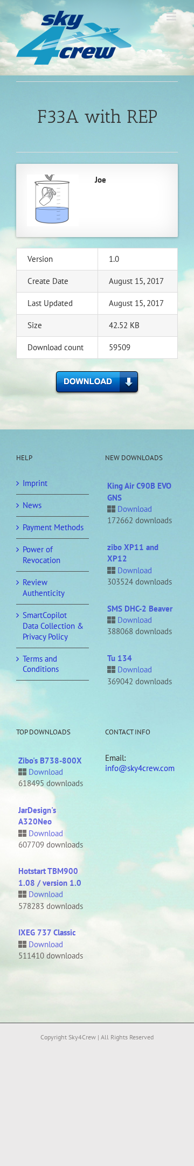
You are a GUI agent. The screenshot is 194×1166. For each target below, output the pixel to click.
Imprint (35, 483)
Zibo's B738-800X (50, 760)
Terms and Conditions (41, 664)
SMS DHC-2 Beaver (139, 608)
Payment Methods (53, 527)
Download (134, 509)
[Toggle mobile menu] (172, 16)
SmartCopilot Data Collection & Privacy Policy (53, 626)
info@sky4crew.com (140, 768)
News (32, 505)
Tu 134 (119, 658)
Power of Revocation (41, 554)
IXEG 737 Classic (47, 932)
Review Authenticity (44, 587)
